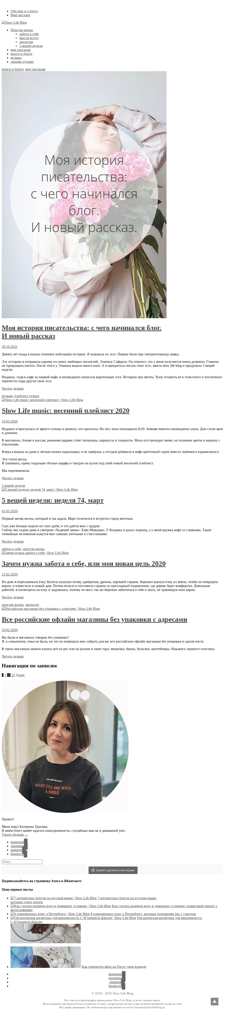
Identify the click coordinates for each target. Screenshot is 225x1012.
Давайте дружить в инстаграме (115, 870)
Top (214, 1001)
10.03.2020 (10, 421)
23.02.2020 (10, 574)
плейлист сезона (27, 396)
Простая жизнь (22, 30)
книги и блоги (21, 54)
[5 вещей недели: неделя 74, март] (40, 489)
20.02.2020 (10, 630)
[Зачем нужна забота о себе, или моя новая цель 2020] (35, 553)
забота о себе (29, 34)
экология (26, 42)
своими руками (22, 62)
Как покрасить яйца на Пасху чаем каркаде (114, 966)
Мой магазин (20, 15)
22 (13, 675)
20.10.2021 (10, 347)
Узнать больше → (15, 834)
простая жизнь (34, 549)
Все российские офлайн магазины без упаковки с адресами (94, 619)
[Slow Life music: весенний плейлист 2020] (42, 400)
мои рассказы (21, 50)
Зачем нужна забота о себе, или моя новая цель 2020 (84, 563)
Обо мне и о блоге (24, 11)
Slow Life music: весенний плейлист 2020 (65, 410)
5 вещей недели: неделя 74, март (53, 500)
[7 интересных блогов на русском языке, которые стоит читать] (54, 898)
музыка (16, 58)
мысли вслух (29, 38)
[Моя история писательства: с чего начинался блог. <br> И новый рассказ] (84, 317)
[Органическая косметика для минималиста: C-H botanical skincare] (73, 918)
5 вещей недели (31, 46)
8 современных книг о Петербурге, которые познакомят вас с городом (143, 914)
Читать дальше (13, 388)
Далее (20, 675)
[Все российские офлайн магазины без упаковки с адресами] (51, 608)
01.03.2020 (10, 511)
